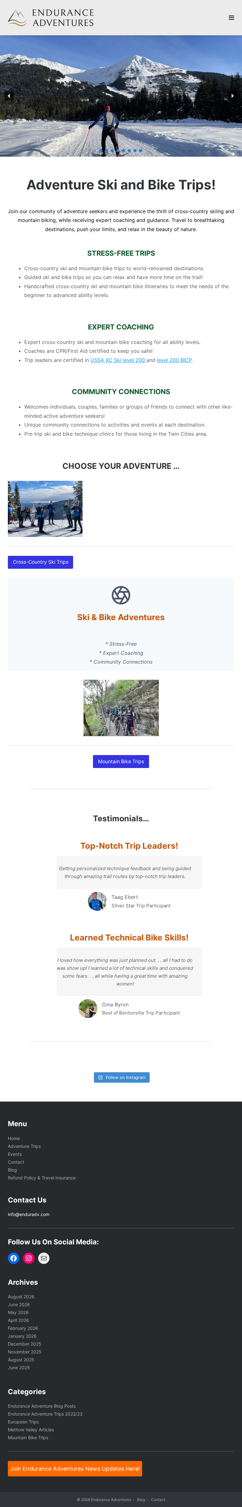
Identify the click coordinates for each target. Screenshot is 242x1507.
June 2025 (19, 1367)
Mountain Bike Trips (28, 1437)
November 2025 (25, 1351)
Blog (12, 1169)
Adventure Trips (24, 1146)
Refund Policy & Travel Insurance (42, 1177)
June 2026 (19, 1304)
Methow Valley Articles (31, 1429)
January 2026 (22, 1336)
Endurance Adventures (111, 1499)
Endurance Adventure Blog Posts (42, 1406)
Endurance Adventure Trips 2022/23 (45, 1414)
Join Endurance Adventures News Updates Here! (75, 1468)
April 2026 (18, 1320)
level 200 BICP (174, 360)
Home (14, 1138)
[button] (9, 96)
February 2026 (23, 1328)
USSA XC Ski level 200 (118, 360)
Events (15, 1154)
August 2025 (21, 1359)
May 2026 (18, 1312)
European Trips (23, 1421)
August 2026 (21, 1296)
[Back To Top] (226, 1492)
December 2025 (24, 1344)
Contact (16, 1162)
